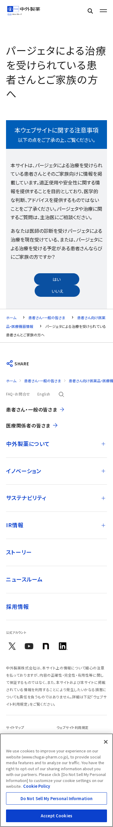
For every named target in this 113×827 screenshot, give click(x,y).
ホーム (11, 317)
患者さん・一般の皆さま (46, 317)
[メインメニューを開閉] (103, 10)
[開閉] (103, 443)
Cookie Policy (36, 786)
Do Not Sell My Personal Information (56, 798)
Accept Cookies (56, 816)
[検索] (90, 10)
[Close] (105, 741)
